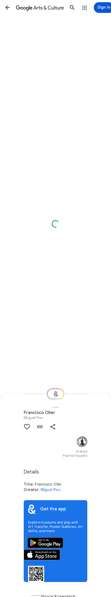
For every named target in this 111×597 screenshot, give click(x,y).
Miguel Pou (33, 417)
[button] (7, 7)
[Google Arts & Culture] (40, 7)
